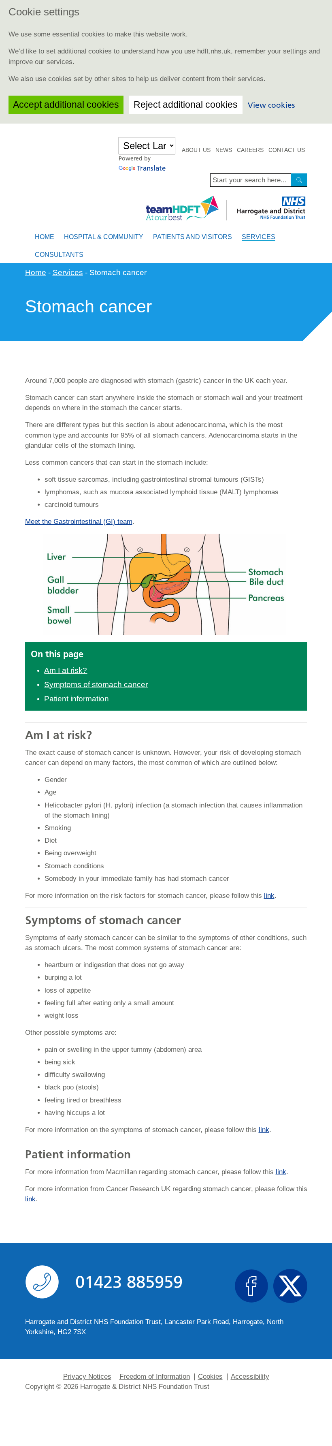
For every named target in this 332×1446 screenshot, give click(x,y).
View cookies (271, 105)
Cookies (210, 1376)
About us (196, 150)
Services (258, 237)
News (223, 150)
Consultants (59, 254)
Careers (250, 150)
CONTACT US (286, 150)
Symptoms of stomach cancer (96, 684)
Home (44, 236)
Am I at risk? (65, 670)
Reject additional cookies (186, 104)
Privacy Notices (87, 1376)
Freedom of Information (154, 1376)
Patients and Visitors (192, 236)
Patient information (76, 698)
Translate (151, 168)
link (269, 895)
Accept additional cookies (66, 104)
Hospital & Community (103, 236)
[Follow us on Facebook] (251, 1286)
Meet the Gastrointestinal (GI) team (78, 521)
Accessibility (250, 1376)
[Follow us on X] (290, 1286)
